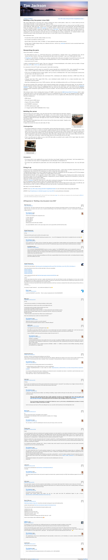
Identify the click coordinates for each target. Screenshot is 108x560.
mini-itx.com (36, 64)
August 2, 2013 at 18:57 (29, 231)
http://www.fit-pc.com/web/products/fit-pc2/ (44, 467)
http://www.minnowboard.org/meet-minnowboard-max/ (45, 505)
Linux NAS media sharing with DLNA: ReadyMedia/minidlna (70, 18)
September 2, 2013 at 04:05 (32, 247)
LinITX (30, 64)
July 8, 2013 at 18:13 (28, 205)
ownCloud (63, 43)
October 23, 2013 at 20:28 (31, 362)
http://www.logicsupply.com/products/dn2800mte (46, 275)
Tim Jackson (35, 6)
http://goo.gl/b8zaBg (28, 270)
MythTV (64, 455)
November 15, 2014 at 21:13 (30, 501)
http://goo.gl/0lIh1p (28, 269)
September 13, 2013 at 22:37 (35, 336)
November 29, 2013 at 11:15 (30, 411)
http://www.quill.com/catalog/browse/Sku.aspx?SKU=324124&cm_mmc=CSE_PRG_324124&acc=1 (55, 266)
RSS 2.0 (81, 195)
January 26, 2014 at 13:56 (31, 472)
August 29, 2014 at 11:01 (29, 482)
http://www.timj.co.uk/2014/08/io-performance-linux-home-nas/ (38, 494)
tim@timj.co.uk (35, 559)
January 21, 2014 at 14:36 (29, 465)
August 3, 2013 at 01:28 (29, 264)
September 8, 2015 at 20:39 (31, 549)
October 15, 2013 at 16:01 (31, 291)
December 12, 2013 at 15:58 (30, 429)
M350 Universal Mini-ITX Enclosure (70, 92)
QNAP (38, 27)
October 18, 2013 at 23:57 (29, 354)
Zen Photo (56, 29)
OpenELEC (71, 455)
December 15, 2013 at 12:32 (31, 448)
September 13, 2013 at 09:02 (33, 326)
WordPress (85, 559)
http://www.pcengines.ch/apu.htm (30, 503)
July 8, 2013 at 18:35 (30, 213)
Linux (56, 195)
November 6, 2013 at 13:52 (29, 380)
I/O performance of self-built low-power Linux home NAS (42, 191)
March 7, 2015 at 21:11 (28, 522)
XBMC (67, 455)
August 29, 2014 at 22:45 (31, 490)
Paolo (27, 290)
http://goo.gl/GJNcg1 (28, 273)
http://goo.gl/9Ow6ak (28, 272)
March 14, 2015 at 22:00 (31, 534)
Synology (44, 27)
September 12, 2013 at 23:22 (31, 319)
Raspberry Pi (28, 58)
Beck (25, 410)
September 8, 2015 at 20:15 (29, 543)
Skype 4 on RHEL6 (28, 18)
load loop (31, 180)
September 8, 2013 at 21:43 (29, 299)
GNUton (26, 521)
